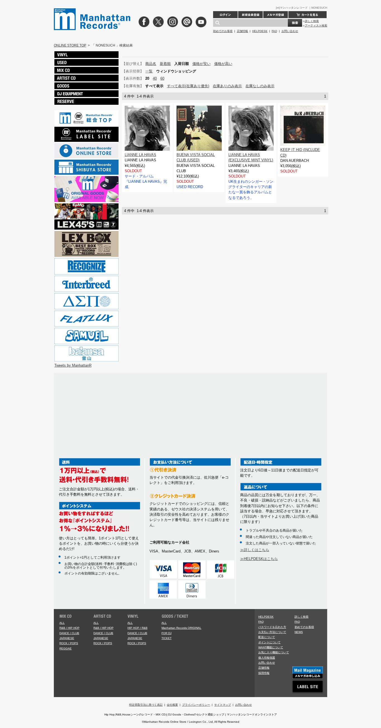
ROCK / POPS (68, 643)
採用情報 (263, 673)
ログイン (225, 14)
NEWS (299, 632)
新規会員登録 (250, 14)
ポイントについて (269, 642)
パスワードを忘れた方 (272, 627)
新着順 (165, 64)
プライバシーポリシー (196, 704)
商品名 (150, 64)
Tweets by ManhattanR (72, 365)
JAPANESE (66, 638)
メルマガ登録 (275, 14)
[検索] (295, 23)
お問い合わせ (289, 31)
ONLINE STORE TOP (70, 45)
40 (155, 78)
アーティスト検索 (316, 25)
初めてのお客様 (223, 31)
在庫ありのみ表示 (227, 86)
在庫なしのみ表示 (259, 86)
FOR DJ (166, 633)
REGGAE (65, 648)
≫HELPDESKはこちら (259, 559)
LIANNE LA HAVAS (140, 155)
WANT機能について (270, 647)
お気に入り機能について (273, 652)
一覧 (149, 71)
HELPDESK (259, 31)
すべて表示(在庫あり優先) (188, 86)
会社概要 (172, 704)
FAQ (274, 31)
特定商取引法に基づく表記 (146, 704)
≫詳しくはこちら (254, 550)
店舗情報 (242, 31)
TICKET (166, 638)
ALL (62, 622)
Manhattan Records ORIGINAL (181, 627)
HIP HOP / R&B (137, 627)
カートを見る (307, 14)
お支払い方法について (272, 632)
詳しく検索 (312, 21)
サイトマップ (222, 704)
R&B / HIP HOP (69, 627)
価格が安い (201, 64)
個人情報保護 (266, 657)
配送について (266, 637)
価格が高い (223, 64)
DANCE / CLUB (69, 633)
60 (162, 78)
